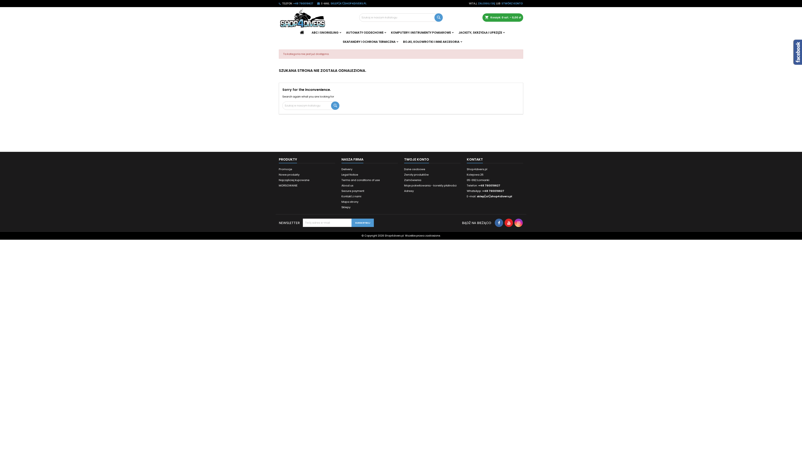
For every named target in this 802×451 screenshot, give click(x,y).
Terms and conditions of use (360, 180)
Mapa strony (349, 202)
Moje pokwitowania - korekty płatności (430, 185)
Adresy (409, 191)
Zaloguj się (486, 3)
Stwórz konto (512, 3)
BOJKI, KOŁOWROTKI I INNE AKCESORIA (431, 42)
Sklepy (345, 207)
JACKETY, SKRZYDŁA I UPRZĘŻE (480, 32)
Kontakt (475, 159)
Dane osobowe (414, 169)
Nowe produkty (289, 175)
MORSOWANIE (288, 185)
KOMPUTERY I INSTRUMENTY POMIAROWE (421, 32)
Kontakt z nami (351, 196)
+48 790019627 (303, 3)
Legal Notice (349, 175)
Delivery (346, 169)
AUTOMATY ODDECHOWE (364, 32)
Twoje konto (416, 159)
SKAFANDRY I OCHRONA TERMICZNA (369, 42)
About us (347, 185)
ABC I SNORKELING (325, 32)
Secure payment (352, 191)
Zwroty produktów (416, 175)
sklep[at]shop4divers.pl (349, 3)
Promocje (285, 169)
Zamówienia (412, 180)
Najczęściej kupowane (294, 180)
